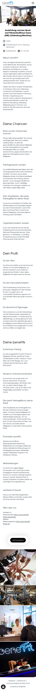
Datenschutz (21, 680)
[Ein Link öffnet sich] (8, 3)
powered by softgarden (18, 686)
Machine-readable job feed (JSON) (18, 683)
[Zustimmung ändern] (3, 686)
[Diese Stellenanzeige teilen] (32, 3)
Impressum (11, 680)
